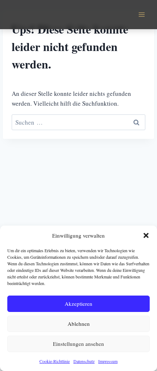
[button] (146, 235)
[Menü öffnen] (141, 14)
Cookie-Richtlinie (54, 361)
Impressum (108, 361)
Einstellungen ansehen (78, 343)
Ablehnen (79, 323)
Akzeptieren (78, 303)
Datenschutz (84, 361)
